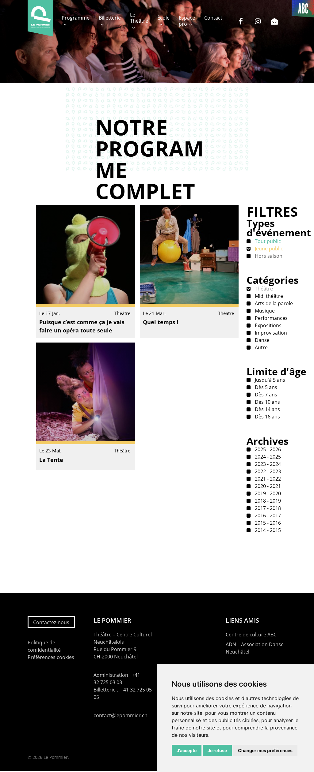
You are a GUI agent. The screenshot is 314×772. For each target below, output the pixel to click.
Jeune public (268, 248)
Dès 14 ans (267, 409)
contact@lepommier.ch (120, 715)
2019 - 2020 (267, 493)
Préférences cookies (51, 657)
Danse (262, 340)
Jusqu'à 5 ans (269, 380)
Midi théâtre (268, 296)
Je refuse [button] (217, 750)
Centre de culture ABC (251, 634)
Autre (261, 347)
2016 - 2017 (267, 515)
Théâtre (263, 288)
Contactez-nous (51, 622)
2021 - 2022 (267, 478)
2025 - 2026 (267, 449)
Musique (264, 310)
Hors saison (268, 256)
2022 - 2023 (267, 471)
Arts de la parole (273, 303)
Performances (271, 318)
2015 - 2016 (267, 522)
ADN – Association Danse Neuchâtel (255, 648)
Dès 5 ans (265, 387)
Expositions (267, 325)
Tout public (267, 241)
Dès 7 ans (265, 394)
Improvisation (270, 332)
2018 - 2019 (267, 500)
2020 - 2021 (267, 486)
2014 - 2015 (267, 530)
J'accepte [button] (187, 750)
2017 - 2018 (267, 508)
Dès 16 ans (267, 416)
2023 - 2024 (267, 464)
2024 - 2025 (267, 456)
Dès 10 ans (267, 402)
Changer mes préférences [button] (265, 750)
